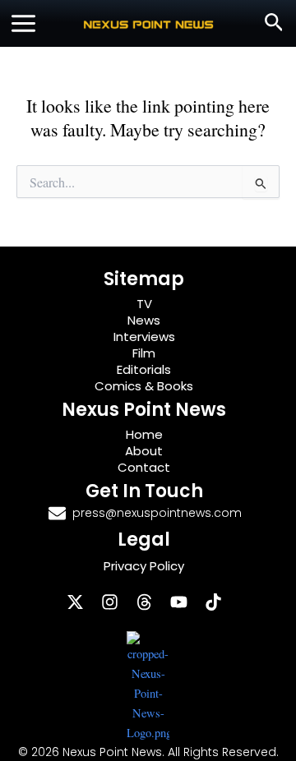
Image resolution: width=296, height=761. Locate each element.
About (144, 450)
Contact (144, 467)
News (143, 320)
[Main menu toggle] (23, 23)
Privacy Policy (144, 565)
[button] (274, 23)
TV (144, 303)
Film (143, 353)
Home (144, 434)
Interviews (144, 336)
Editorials (144, 369)
